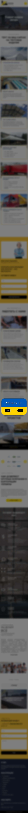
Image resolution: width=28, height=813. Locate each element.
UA (20, 411)
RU (8, 411)
